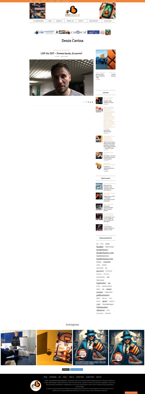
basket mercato (110, 247)
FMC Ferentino (107, 117)
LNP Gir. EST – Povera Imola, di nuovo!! (61, 53)
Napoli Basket (107, 72)
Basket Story (107, 193)
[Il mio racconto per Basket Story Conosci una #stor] (90, 347)
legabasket (101, 283)
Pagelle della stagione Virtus (108, 101)
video (111, 140)
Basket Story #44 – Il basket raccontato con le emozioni (109, 199)
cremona (104, 265)
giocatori (100, 271)
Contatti (58, 1)
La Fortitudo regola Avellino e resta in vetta (109, 228)
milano (98, 289)
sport (104, 301)
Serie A (59, 21)
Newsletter (66, 1)
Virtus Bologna (107, 99)
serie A (98, 301)
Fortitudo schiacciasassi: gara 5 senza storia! (108, 208)
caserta (98, 265)
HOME (45, 377)
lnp (109, 283)
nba (103, 289)
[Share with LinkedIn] (91, 102)
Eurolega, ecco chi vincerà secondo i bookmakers (109, 157)
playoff (98, 298)
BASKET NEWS (80, 377)
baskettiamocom (103, 256)
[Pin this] (92, 102)
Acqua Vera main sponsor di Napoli (105, 75)
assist (107, 244)
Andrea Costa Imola (108, 107)
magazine (112, 193)
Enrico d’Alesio (100, 268)
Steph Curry (111, 301)
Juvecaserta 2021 (108, 164)
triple (98, 304)
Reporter (51, 1)
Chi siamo (37, 1)
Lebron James (100, 280)
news (108, 289)
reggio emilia (104, 298)
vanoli (108, 310)
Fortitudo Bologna (108, 213)
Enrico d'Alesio (64, 56)
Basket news (56, 50)
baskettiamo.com (105, 253)
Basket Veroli (111, 116)
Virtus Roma (108, 313)
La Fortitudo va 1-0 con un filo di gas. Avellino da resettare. (109, 219)
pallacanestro (103, 295)
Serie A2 (70, 21)
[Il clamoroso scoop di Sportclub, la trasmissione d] (18, 347)
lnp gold (98, 286)
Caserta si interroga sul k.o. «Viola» (109, 168)
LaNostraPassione (101, 277)
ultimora (100, 310)
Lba (108, 277)
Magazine (93, 21)
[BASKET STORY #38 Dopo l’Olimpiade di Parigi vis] (54, 347)
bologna (99, 262)
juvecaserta (99, 274)
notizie (100, 292)
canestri (106, 262)
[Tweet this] (89, 102)
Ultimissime (38, 21)
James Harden (109, 271)
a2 (97, 244)
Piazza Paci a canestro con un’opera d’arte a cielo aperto (109, 188)
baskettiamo (102, 250)
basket (100, 247)
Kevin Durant (106, 274)
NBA (50, 21)
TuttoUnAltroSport (107, 304)
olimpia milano (108, 292)
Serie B (113, 164)
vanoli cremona (100, 313)
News (80, 21)
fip (106, 268)
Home (30, 1)
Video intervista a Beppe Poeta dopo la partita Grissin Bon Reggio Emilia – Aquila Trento (109, 145)
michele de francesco (107, 286)
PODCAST (108, 21)
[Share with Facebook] (87, 102)
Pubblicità (44, 1)
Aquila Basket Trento (109, 108)
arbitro (101, 243)
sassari (110, 298)
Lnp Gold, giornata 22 (107, 130)
